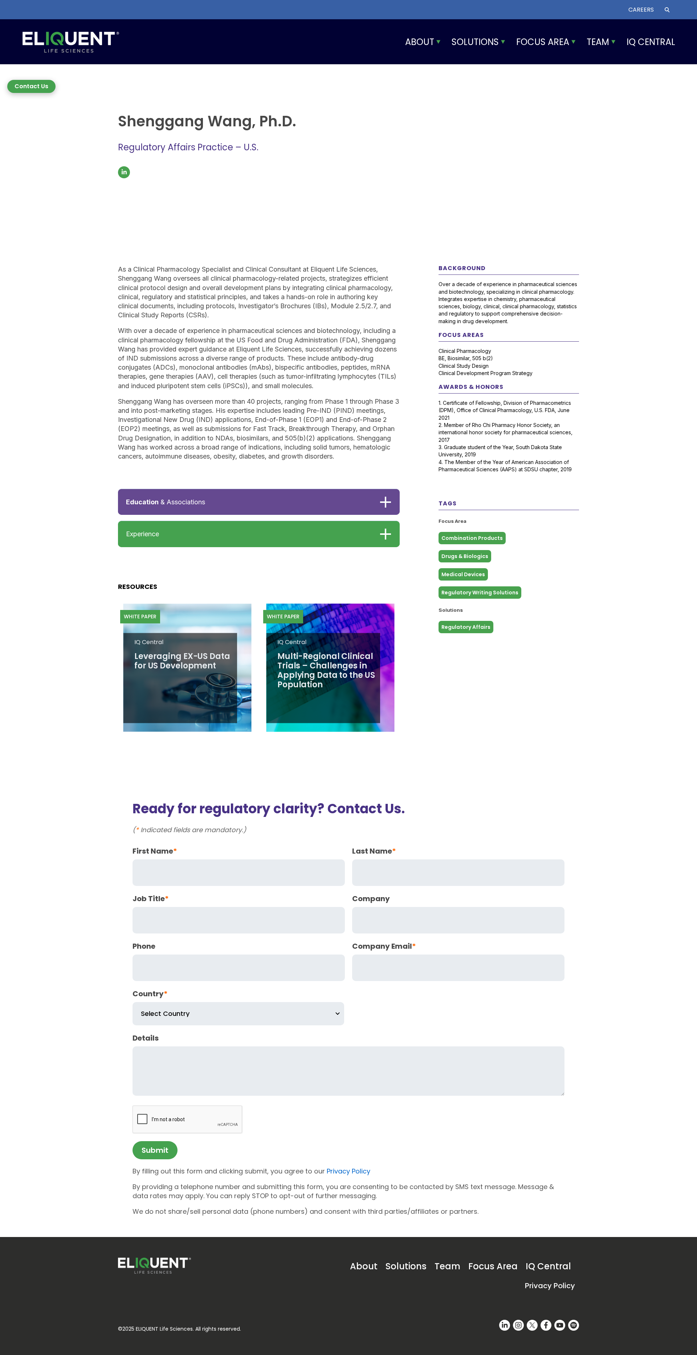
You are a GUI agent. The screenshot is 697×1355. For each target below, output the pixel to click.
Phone (144, 946)
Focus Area (542, 42)
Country (150, 994)
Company (371, 899)
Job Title (151, 899)
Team (598, 42)
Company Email (384, 946)
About (419, 42)
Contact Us (31, 86)
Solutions (475, 42)
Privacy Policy (348, 1171)
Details (146, 1038)
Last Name (374, 851)
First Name (155, 851)
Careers (641, 9)
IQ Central (651, 42)
